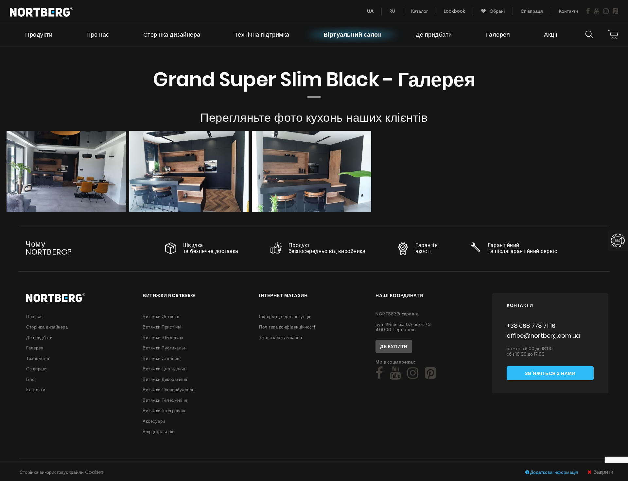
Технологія (37, 358)
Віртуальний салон (352, 34)
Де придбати (434, 34)
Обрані (497, 11)
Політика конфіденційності (287, 327)
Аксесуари (154, 421)
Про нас (97, 34)
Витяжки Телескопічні (165, 400)
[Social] (588, 11)
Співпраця (532, 11)
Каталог (419, 11)
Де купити (394, 346)
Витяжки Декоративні (165, 379)
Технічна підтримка (262, 34)
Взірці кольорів (159, 432)
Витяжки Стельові (162, 358)
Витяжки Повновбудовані (169, 390)
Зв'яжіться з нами (550, 373)
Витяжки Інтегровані (164, 411)
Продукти (38, 34)
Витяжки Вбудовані (163, 337)
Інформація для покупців (285, 316)
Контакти (568, 11)
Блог (31, 379)
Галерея (498, 34)
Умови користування (280, 337)
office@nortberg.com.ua (543, 335)
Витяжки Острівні (161, 316)
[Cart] (613, 34)
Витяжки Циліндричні (165, 369)
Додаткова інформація (554, 472)
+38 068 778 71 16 (531, 326)
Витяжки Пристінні (162, 327)
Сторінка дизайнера (172, 34)
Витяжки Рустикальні (165, 348)
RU (392, 11)
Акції (551, 34)
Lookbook (454, 11)
